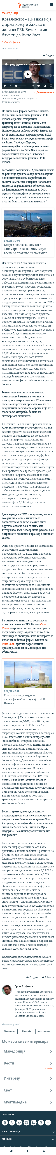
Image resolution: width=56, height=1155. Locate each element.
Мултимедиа (15, 1102)
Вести (9, 1063)
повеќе (48, 1068)
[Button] (48, 56)
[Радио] (11, 1151)
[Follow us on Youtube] (19, 1123)
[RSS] (34, 1123)
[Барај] (44, 1151)
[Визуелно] (28, 1151)
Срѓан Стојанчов (11, 42)
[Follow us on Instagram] (26, 1123)
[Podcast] (41, 1123)
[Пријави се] (48, 1123)
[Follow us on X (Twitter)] (12, 1123)
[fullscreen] (51, 86)
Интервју (12, 1078)
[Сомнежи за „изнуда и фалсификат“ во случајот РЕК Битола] (28, 674)
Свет (8, 1090)
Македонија (10, 13)
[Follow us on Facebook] (5, 1123)
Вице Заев (8, 644)
